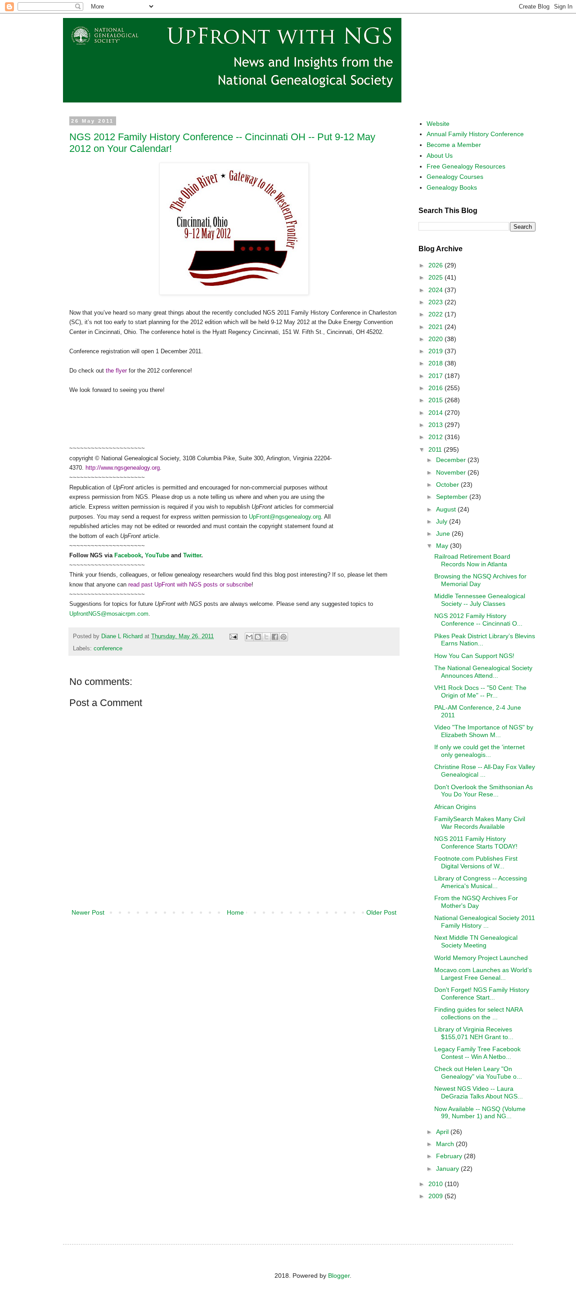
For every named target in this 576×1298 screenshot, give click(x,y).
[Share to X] (266, 636)
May (443, 545)
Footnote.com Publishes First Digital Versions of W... (476, 862)
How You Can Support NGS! (474, 655)
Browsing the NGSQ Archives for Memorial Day (480, 580)
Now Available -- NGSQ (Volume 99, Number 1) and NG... (480, 1112)
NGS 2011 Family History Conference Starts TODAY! (476, 842)
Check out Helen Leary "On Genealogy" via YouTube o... (478, 1072)
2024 (436, 289)
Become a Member (454, 144)
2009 (436, 1196)
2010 (436, 1183)
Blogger (339, 1275)
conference (108, 648)
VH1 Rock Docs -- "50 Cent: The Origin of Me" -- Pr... (480, 691)
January (448, 1168)
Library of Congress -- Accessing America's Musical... (480, 882)
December (452, 459)
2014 (436, 412)
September (452, 496)
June (444, 533)
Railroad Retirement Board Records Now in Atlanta (472, 560)
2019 (436, 351)
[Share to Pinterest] (283, 636)
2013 (436, 424)
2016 (436, 387)
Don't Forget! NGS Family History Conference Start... (481, 993)
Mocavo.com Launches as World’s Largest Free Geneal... (483, 973)
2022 (436, 314)
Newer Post (88, 912)
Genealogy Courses (455, 176)
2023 (436, 302)
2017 (436, 375)
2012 (436, 436)
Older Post (381, 912)
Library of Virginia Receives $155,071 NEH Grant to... (473, 1033)
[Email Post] (233, 636)
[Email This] (249, 636)
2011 (436, 449)
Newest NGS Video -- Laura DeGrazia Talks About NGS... (478, 1092)
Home (235, 912)
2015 (436, 400)
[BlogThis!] (257, 636)
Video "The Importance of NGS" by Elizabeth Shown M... (483, 731)
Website (438, 123)
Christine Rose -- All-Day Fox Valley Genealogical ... (484, 770)
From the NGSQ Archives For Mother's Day (476, 901)
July (442, 521)
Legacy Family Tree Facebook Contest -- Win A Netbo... (477, 1052)
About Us (440, 155)
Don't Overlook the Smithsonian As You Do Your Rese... (483, 790)
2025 (436, 277)
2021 (436, 326)
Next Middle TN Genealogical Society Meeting (476, 941)
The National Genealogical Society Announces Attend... (483, 671)
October (448, 484)
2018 (436, 363)
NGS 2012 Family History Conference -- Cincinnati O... (478, 619)
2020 (436, 338)
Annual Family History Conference (475, 134)
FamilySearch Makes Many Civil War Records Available (479, 822)
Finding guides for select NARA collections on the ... (478, 1013)
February (450, 1156)
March (446, 1143)
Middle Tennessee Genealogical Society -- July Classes (479, 599)
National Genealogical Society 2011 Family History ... (484, 921)
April (443, 1131)
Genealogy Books (452, 187)
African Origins (455, 806)
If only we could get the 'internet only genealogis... (479, 750)
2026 (436, 265)
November (452, 472)
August (447, 509)
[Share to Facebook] (274, 636)
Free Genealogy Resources (466, 166)
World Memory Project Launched (481, 957)
